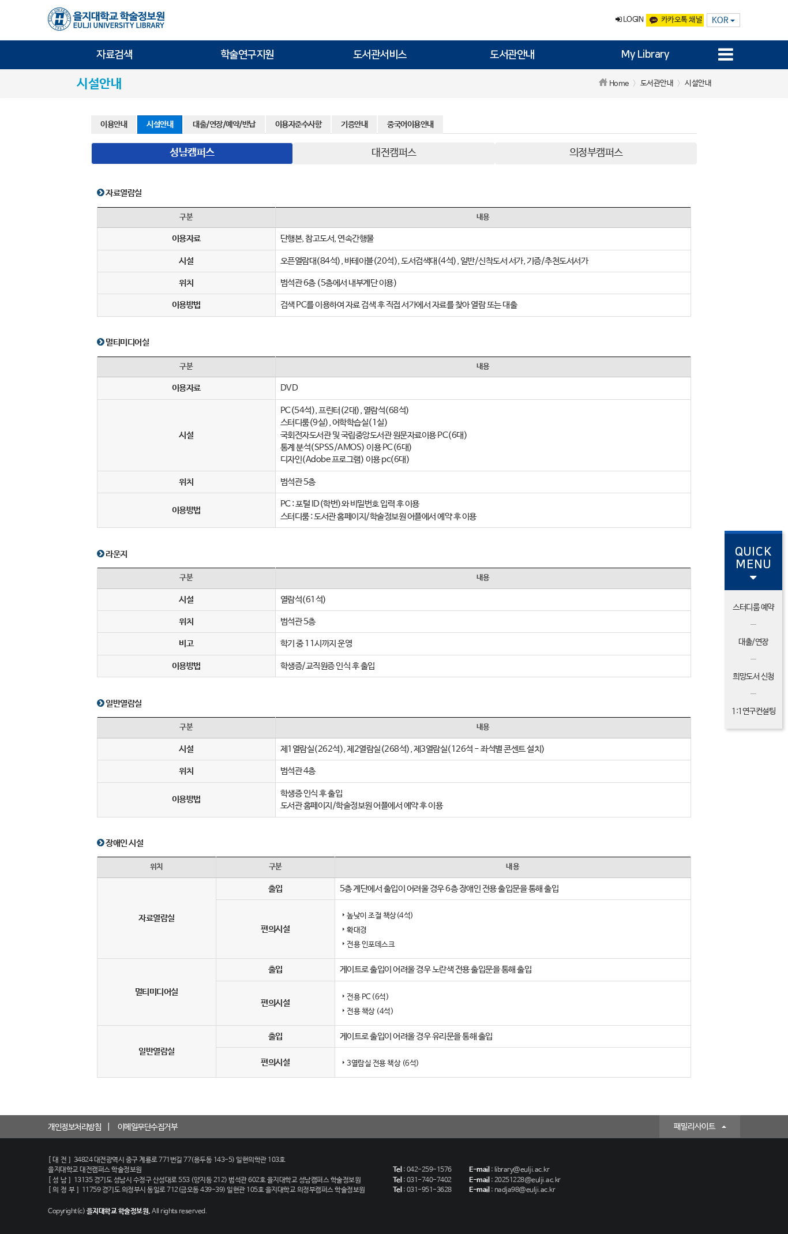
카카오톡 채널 (682, 20)
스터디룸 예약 (753, 607)
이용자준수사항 (298, 124)
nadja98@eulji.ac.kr (525, 1190)
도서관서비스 (380, 55)
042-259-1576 (429, 1170)
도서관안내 (512, 55)
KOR (721, 20)
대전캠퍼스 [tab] (394, 153)
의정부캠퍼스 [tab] (596, 153)
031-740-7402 (429, 1180)
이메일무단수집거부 (148, 1127)
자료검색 (114, 55)
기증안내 (354, 124)
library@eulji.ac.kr (522, 1170)
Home (619, 84)
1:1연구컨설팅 (753, 711)
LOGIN (632, 20)
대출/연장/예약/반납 (224, 124)
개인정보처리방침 (74, 1127)
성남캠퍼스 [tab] (192, 153)
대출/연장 (753, 642)
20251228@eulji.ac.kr (527, 1180)
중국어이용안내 (410, 124)
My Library (645, 55)
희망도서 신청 (753, 676)
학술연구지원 (247, 55)
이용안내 (113, 124)
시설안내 (160, 124)
